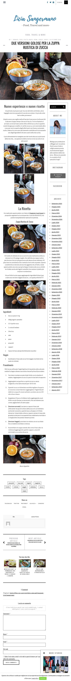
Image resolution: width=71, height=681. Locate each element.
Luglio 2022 (55, 251)
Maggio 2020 (56, 298)
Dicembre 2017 (57, 377)
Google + (33, 503)
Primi (36, 39)
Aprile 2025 (55, 210)
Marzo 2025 (56, 213)
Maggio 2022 (56, 257)
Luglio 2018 (55, 355)
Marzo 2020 (56, 305)
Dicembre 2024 (57, 216)
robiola (16, 487)
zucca (41, 487)
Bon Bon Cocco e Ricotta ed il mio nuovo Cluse (35, 540)
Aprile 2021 (55, 276)
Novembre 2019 (57, 317)
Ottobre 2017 (56, 383)
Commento (6, 614)
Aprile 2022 (55, 260)
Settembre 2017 (57, 387)
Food (21, 39)
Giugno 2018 (56, 358)
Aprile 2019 (55, 330)
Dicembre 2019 (57, 314)
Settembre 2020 (57, 292)
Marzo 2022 (56, 263)
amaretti (11, 483)
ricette (7, 487)
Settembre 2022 (57, 248)
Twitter (16, 503)
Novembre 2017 (57, 380)
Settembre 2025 (57, 203)
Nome (5, 634)
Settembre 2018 (57, 349)
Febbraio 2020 (56, 308)
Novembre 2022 (57, 241)
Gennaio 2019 (56, 339)
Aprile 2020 (55, 301)
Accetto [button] (42, 678)
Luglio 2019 (55, 320)
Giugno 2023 (56, 226)
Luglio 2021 (55, 267)
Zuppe (46, 39)
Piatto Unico (28, 39)
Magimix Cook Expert (37, 213)
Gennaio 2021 (56, 286)
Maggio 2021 (56, 273)
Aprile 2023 (55, 232)
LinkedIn (41, 503)
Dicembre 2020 (57, 289)
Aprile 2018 (55, 365)
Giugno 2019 (56, 323)
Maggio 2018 (56, 361)
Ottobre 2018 (56, 346)
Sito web (5, 649)
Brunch (15, 39)
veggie (24, 487)
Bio (14, 516)
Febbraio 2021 (56, 282)
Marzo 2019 (56, 333)
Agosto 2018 (56, 352)
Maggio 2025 (56, 207)
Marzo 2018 (56, 368)
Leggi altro (35, 678)
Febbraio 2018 (56, 371)
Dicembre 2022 (57, 238)
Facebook (8, 503)
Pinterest (24, 503)
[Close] (44, 653)
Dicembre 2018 (57, 342)
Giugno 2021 (56, 270)
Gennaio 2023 (56, 235)
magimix (37, 483)
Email (24, 507)
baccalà (20, 483)
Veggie (41, 39)
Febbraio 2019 (56, 336)
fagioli (29, 483)
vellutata (33, 487)
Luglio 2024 (55, 222)
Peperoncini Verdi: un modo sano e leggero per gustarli (13, 542)
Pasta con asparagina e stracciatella (40, 570)
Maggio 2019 (56, 327)
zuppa (24, 491)
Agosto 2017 (56, 390)
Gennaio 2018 (56, 374)
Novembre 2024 (57, 219)
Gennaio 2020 (56, 311)
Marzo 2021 (56, 279)
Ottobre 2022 (56, 244)
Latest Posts (35, 516)
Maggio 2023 (56, 229)
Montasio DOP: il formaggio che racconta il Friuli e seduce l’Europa (10, 572)
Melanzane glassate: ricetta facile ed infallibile (25, 571)
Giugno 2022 (56, 254)
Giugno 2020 (56, 295)
